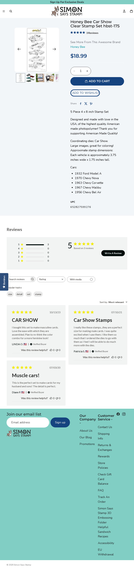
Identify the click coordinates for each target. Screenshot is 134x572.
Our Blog (86, 437)
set (28, 294)
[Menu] (4, 11)
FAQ (101, 490)
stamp (38, 294)
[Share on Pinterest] (91, 104)
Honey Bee (77, 47)
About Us (86, 431)
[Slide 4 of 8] (50, 78)
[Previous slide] (18, 49)
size (10, 294)
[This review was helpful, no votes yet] (51, 349)
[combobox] (51, 279)
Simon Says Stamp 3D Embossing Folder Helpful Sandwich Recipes (105, 522)
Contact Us (105, 427)
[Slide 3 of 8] (40, 78)
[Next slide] (55, 49)
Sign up (60, 422)
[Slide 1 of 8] (20, 78)
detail (19, 294)
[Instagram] (124, 414)
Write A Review (113, 253)
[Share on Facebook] (81, 104)
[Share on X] (86, 104)
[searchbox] (18, 279)
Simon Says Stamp (22, 565)
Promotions (87, 444)
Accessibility (106, 543)
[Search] (10, 11)
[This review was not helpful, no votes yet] (57, 349)
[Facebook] (118, 414)
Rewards (104, 456)
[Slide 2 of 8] (30, 78)
